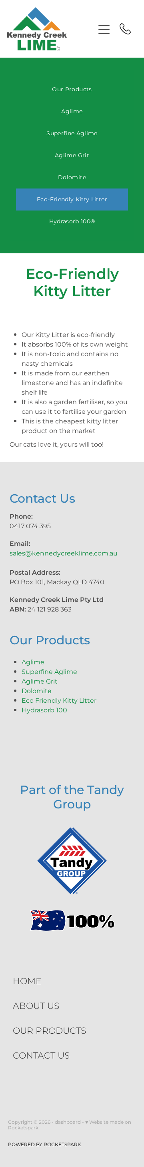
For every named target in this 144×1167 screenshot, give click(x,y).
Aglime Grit (72, 155)
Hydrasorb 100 (44, 710)
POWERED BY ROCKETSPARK (44, 1145)
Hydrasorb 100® (72, 221)
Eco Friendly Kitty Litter (59, 701)
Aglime (71, 111)
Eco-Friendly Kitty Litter (72, 199)
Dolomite (72, 177)
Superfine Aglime (72, 133)
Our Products (72, 89)
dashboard (68, 1122)
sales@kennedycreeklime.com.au (64, 553)
